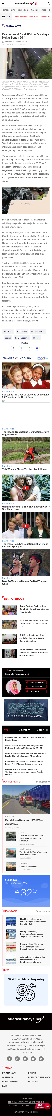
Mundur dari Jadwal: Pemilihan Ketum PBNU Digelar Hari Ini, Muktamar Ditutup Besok (25, 754)
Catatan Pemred (38, 10)
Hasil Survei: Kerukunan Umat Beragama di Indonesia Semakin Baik (33, 921)
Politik (32, 1073)
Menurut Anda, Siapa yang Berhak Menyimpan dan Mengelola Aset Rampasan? (32, 946)
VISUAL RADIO (34, 691)
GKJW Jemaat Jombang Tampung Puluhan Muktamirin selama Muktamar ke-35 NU (24, 746)
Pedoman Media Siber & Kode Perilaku (26, 1102)
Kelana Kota (22, 10)
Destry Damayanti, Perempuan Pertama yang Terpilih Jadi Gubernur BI (31, 934)
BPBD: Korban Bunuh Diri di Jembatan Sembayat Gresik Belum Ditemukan (32, 638)
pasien (8, 338)
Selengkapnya (43, 781)
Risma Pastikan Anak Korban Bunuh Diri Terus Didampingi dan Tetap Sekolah (34, 609)
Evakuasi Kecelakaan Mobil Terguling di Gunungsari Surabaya (31, 838)
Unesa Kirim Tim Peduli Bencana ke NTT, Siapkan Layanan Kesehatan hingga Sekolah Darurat (24, 772)
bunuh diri (8, 331)
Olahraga (7, 1077)
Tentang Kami (8, 10)
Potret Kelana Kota (39, 1077)
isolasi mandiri (37, 331)
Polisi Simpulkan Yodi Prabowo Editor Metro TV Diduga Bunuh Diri (33, 623)
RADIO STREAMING (36, 682)
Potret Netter (10, 1081)
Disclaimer (26, 1106)
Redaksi (13, 1106)
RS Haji (36, 338)
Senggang (33, 1081)
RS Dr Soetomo (22, 338)
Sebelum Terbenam (28, 866)
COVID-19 (22, 331)
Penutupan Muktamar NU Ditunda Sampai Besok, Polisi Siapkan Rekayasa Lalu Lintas (24, 762)
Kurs (5, 1086)
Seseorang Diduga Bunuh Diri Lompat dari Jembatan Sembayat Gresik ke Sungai (34, 652)
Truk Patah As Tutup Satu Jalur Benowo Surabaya (33, 853)
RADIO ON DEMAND (36, 687)
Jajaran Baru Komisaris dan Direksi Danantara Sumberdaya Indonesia (32, 959)
